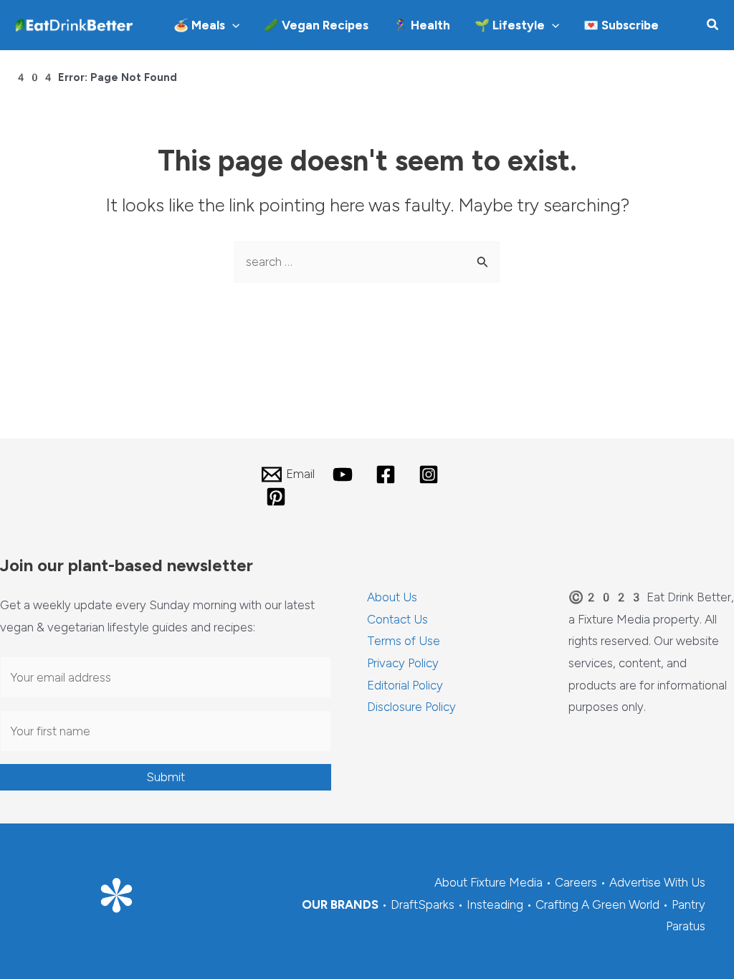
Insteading (495, 904)
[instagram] (431, 474)
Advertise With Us (657, 882)
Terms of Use (403, 641)
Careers (576, 882)
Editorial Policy (405, 685)
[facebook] (388, 474)
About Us (392, 597)
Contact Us (397, 619)
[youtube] (345, 474)
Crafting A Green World (597, 904)
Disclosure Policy (411, 706)
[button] (232, 25)
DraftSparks (422, 904)
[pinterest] (278, 497)
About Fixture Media (488, 882)
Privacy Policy (403, 663)
